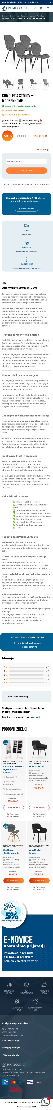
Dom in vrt (14, 16)
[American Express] (5, 1082)
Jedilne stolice (8, 18)
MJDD (34, 1107)
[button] (47, 83)
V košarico (15, 881)
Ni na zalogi (14, 807)
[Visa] (30, 1082)
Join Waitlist (26, 170)
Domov (5, 16)
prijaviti (36, 717)
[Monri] (38, 1082)
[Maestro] (21, 1082)
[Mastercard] (13, 1082)
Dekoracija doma (27, 16)
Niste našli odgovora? (28, 638)
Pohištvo (40, 16)
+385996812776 (29, 647)
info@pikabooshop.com (29, 643)
